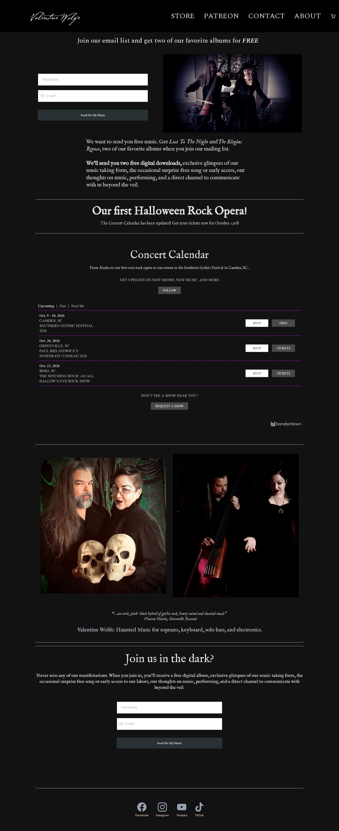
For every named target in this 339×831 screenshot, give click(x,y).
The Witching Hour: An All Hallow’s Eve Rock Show (66, 378)
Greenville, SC (54, 345)
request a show (169, 406)
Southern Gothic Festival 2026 (66, 328)
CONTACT (266, 16)
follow (169, 290)
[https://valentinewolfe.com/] (55, 16)
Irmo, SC (47, 370)
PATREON (221, 16)
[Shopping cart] (333, 16)
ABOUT (307, 16)
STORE (183, 16)
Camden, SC (50, 320)
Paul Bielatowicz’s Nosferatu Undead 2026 (63, 353)
